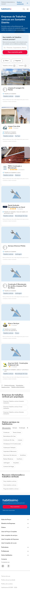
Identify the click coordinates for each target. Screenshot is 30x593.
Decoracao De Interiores (10, 455)
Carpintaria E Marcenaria (9, 451)
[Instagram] (2, 566)
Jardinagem (6, 462)
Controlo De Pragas (8, 466)
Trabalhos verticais (5, 387)
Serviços (14, 427)
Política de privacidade (8, 580)
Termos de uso (5, 576)
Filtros (6, 60)
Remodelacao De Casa (9, 436)
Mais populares (6, 427)
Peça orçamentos (15, 506)
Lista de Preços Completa (9, 531)
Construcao (6, 432)
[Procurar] (24, 9)
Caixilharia (19, 459)
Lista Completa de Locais (8, 543)
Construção (22, 427)
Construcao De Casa (8, 440)
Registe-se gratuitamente (20, 3)
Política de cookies (7, 584)
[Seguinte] (26, 120)
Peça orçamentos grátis (15, 52)
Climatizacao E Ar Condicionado (12, 443)
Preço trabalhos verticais (9, 481)
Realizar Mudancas (8, 459)
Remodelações (19, 385)
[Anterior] (5, 120)
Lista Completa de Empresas (10, 539)
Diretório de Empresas (9, 385)
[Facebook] (8, 566)
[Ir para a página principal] (6, 9)
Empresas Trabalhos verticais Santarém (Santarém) (13, 402)
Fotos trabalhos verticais (9, 485)
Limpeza (20, 440)
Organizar (18, 60)
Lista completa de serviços (9, 535)
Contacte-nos (5, 562)
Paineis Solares (17, 432)
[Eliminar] (14, 66)
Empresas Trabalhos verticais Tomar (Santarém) (12, 407)
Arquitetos (16, 462)
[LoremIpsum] (28, 9)
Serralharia (23, 455)
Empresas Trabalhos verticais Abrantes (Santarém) (13, 413)
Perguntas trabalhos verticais (10, 488)
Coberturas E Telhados (9, 447)
